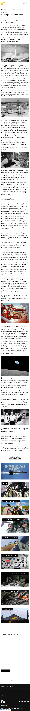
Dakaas (9, 709)
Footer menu (5, 691)
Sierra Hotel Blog (7, 9)
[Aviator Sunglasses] (15, 533)
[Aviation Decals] (15, 569)
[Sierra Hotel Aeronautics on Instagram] (28, 701)
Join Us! (4, 695)
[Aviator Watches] (15, 605)
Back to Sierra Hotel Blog (16, 681)
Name (2, 644)
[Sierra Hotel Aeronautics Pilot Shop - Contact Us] (15, 623)
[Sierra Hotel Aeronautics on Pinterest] (25, 701)
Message (3, 658)
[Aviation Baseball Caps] (15, 515)
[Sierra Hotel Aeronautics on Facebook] (19, 701)
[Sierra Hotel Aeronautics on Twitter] (22, 701)
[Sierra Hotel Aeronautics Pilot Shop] (15, 497)
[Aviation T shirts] (15, 587)
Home (2, 9)
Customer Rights (7, 686)
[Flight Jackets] (15, 551)
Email (2, 651)
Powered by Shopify (4, 705)
